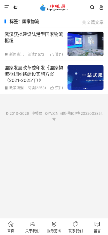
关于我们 (32, 227)
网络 (63, 113)
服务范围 (54, 227)
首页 (10, 227)
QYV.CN (51, 113)
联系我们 (75, 227)
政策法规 (14, 88)
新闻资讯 (14, 54)
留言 (97, 227)
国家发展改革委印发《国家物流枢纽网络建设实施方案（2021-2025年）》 (33, 74)
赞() (56, 54)
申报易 (54, 7)
